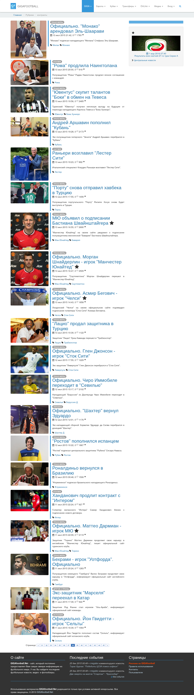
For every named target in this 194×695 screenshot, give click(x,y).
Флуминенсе (60, 486)
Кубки (113, 6)
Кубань (58, 144)
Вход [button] (170, 6)
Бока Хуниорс (73, 114)
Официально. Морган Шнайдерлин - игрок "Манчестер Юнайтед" (87, 261)
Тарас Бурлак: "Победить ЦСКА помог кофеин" (94, 666)
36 (64, 645)
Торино (75, 550)
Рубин (57, 454)
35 (60, 645)
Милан (55, 44)
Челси (57, 315)
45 (104, 645)
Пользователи (136, 672)
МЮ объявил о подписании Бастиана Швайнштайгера (81, 221)
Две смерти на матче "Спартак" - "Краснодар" (94, 673)
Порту (57, 209)
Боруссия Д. (72, 402)
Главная (17, 14)
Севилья (58, 402)
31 (42, 645)
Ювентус (58, 114)
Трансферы (128, 6)
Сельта (58, 640)
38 (73, 645)
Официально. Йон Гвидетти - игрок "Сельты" (83, 621)
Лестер (58, 171)
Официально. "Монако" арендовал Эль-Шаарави (77, 29)
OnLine (144, 6)
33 (51, 645)
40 (82, 645)
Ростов (66, 454)
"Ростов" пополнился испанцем (85, 441)
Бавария (75, 239)
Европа (100, 6)
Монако (66, 44)
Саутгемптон (77, 283)
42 (90, 645)
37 (68, 645)
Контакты (133, 669)
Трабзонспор (70, 342)
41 (86, 645)
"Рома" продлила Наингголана (84, 65)
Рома (57, 82)
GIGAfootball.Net (45, 691)
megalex (94, 663)
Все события (118, 676)
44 (99, 645)
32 (46, 645)
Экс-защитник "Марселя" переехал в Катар (78, 595)
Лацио (57, 342)
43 (95, 645)
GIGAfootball (27, 6)
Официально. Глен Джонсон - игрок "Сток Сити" (83, 353)
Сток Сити (68, 315)
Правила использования (141, 666)
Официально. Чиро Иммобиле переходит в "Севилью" (84, 383)
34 (55, 645)
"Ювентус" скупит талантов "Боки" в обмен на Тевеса (81, 95)
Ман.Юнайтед (61, 239)
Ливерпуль (59, 369)
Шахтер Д (59, 432)
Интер (57, 517)
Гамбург (58, 584)
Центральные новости (145, 60)
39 (77, 645)
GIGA (87, 6)
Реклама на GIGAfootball (142, 663)
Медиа (158, 6)
